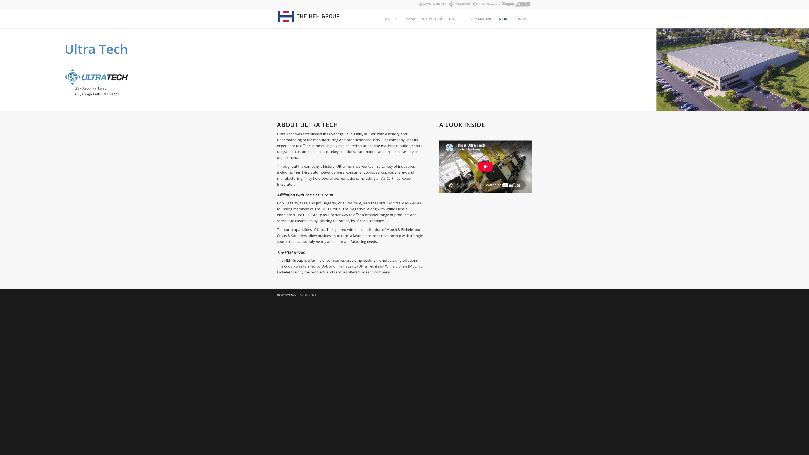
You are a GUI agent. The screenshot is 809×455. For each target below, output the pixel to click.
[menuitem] (392, 18)
